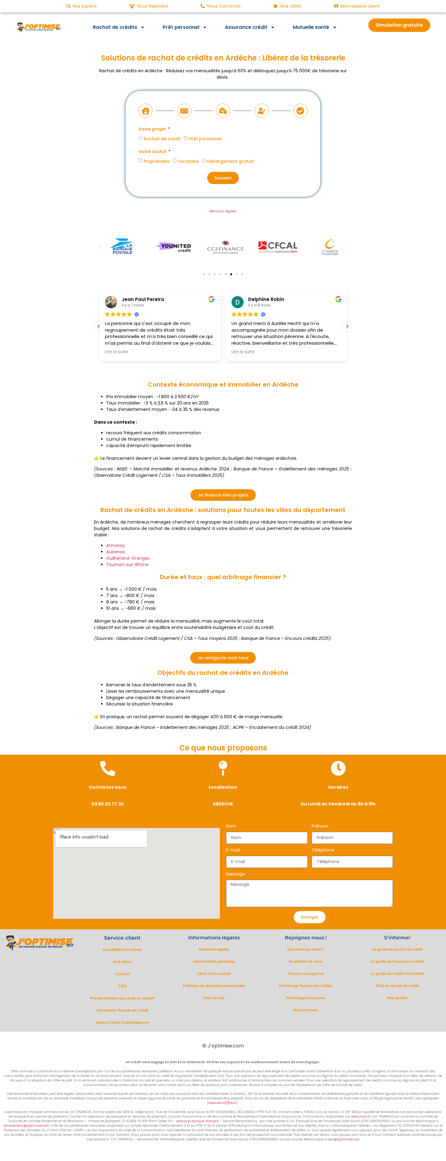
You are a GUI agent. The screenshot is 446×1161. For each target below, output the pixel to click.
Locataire (188, 161)
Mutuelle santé (311, 27)
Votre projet (152, 129)
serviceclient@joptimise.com (26, 1125)
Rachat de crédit (162, 139)
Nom (231, 826)
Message (235, 874)
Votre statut (152, 152)
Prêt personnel (181, 27)
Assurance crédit (246, 27)
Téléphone (323, 850)
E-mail (233, 850)
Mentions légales (223, 211)
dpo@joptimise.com (344, 1139)
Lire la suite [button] (116, 352)
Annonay (115, 545)
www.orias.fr (360, 1116)
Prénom (320, 826)
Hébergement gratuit (230, 161)
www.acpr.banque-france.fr (197, 1121)
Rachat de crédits (115, 27)
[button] (100, 247)
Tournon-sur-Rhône (127, 565)
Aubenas (115, 552)
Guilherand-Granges (128, 558)
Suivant (223, 178)
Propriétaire (157, 161)
